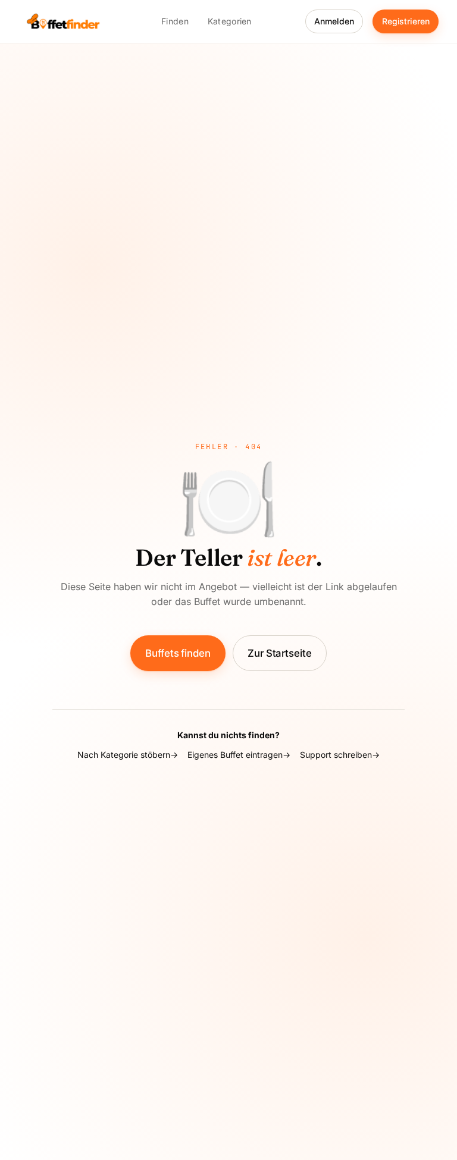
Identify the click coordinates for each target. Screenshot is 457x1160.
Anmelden (333, 21)
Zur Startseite (280, 653)
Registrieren (406, 21)
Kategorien (230, 21)
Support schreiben (336, 755)
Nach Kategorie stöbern (123, 755)
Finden (175, 21)
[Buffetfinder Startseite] (63, 21)
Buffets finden (178, 653)
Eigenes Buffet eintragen (235, 755)
